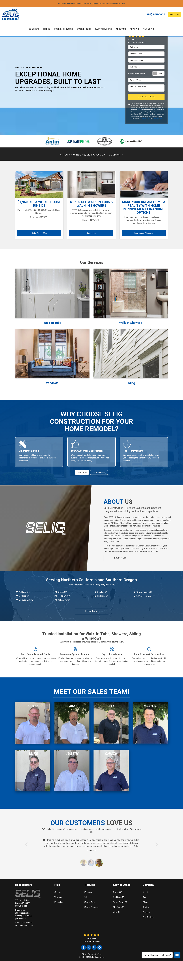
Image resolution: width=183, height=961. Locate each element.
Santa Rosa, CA (143, 596)
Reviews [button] (134, 29)
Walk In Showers (91, 907)
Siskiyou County (26, 600)
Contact (57, 892)
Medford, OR (24, 596)
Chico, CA (62, 592)
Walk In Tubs (89, 902)
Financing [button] (148, 29)
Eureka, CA (102, 592)
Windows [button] (34, 29)
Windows (88, 892)
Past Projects (148, 917)
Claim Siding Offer (39, 233)
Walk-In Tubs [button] (84, 29)
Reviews (146, 907)
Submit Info (91, 233)
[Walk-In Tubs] (52, 293)
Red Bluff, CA (64, 596)
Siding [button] (46, 29)
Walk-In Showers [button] (63, 29)
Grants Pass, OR (144, 592)
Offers (145, 902)
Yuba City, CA (64, 600)
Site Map (97, 954)
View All (116, 912)
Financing (58, 902)
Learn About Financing (143, 233)
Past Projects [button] (103, 29)
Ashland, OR (24, 592)
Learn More (82, 472)
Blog (144, 897)
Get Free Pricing (146, 96)
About (145, 892)
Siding (86, 897)
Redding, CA (102, 596)
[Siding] (131, 353)
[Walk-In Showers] (131, 293)
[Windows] (52, 353)
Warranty (58, 897)
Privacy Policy (157, 118)
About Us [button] (121, 29)
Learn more (120, 557)
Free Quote (174, 14)
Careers (146, 912)
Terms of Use (145, 118)
